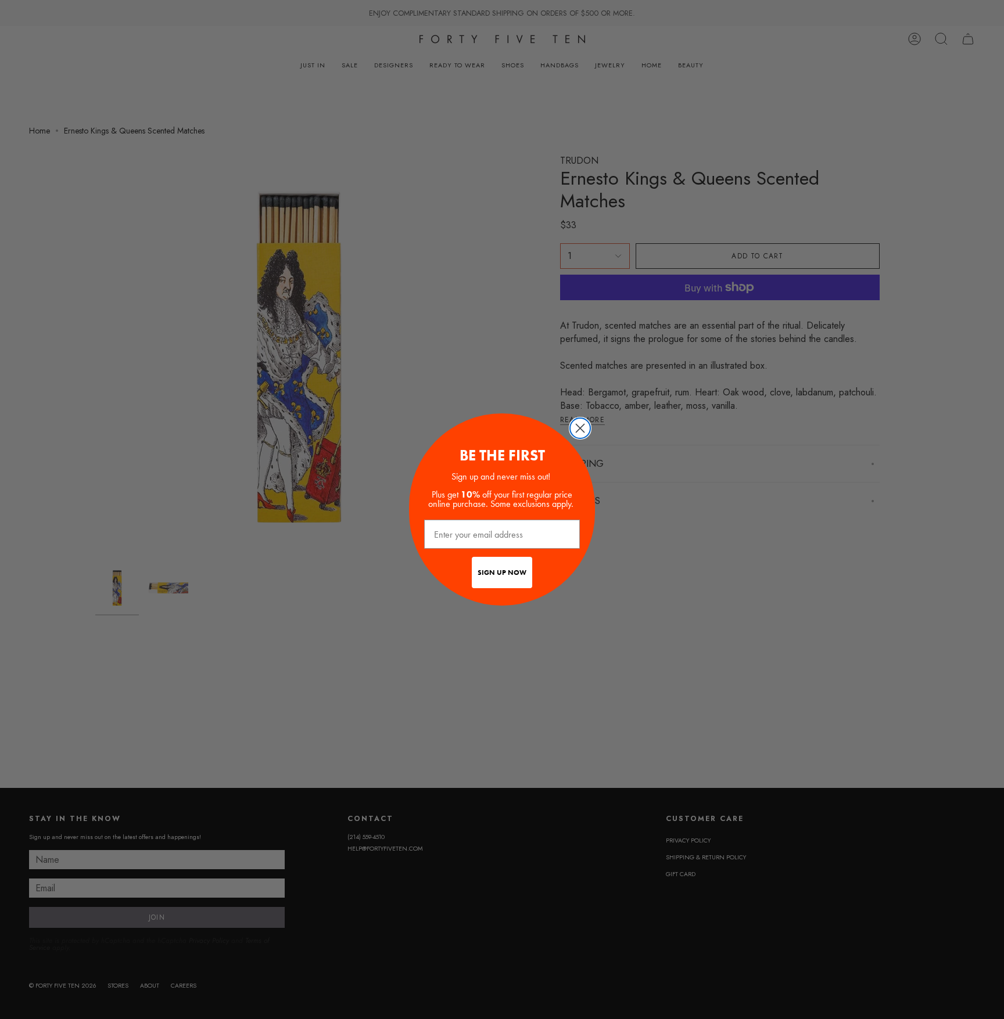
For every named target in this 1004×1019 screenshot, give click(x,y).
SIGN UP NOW (502, 572)
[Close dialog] (580, 428)
